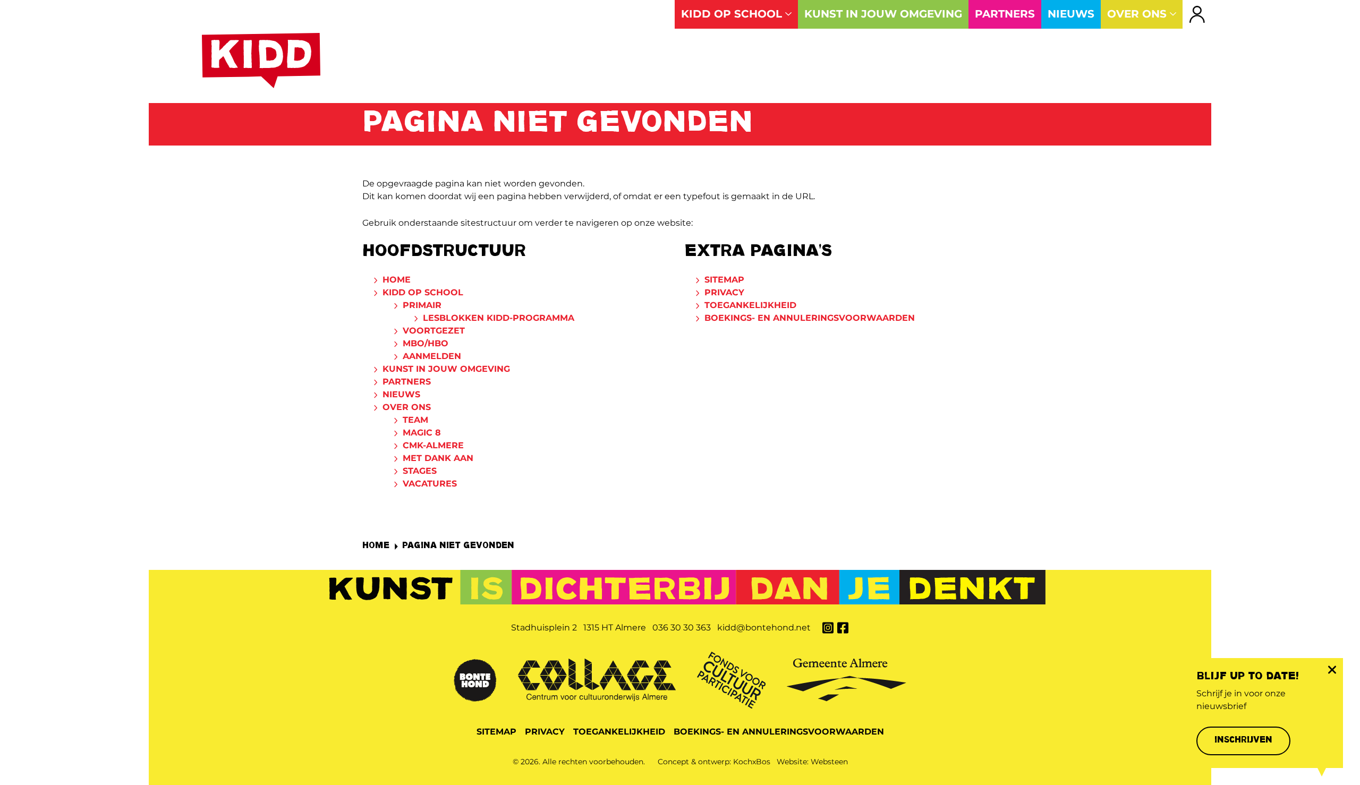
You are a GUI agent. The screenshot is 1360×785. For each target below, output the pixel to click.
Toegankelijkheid (750, 305)
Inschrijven (1243, 741)
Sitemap (724, 280)
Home (396, 280)
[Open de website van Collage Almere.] (597, 679)
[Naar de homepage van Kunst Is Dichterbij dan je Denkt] (261, 60)
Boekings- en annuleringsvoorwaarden (809, 318)
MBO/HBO (425, 343)
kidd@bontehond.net (764, 627)
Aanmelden (432, 356)
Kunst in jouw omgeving (446, 369)
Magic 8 (422, 433)
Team (415, 420)
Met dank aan (438, 458)
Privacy (724, 292)
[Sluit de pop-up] (1331, 669)
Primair (422, 305)
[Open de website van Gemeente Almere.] (846, 679)
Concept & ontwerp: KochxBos (714, 761)
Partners (406, 382)
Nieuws (401, 394)
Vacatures (430, 484)
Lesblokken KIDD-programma (498, 318)
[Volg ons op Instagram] (827, 627)
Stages (420, 471)
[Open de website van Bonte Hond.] (475, 679)
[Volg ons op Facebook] (842, 627)
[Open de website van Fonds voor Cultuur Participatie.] (731, 679)
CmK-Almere (433, 445)
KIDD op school (422, 292)
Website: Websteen (812, 761)
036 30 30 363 (681, 627)
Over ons (406, 407)
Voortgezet (434, 331)
